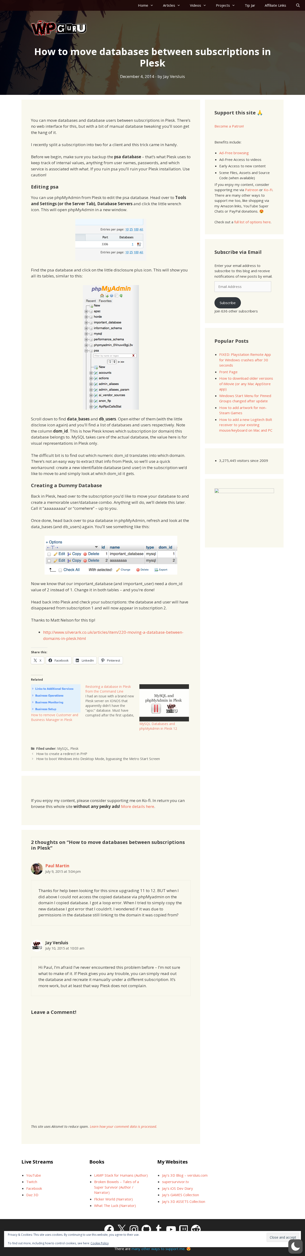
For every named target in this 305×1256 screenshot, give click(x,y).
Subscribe (228, 302)
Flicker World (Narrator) (113, 1199)
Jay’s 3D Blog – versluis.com (185, 1175)
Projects (223, 5)
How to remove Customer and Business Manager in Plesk (54, 717)
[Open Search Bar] (298, 5)
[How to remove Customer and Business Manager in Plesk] (56, 698)
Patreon (251, 189)
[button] (295, 1246)
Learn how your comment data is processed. (123, 1126)
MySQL (62, 748)
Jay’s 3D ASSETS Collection (183, 1201)
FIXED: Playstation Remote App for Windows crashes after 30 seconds (245, 360)
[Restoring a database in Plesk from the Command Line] (112, 701)
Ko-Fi (268, 189)
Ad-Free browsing (234, 152)
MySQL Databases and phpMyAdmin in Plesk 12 (158, 726)
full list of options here (252, 222)
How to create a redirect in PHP (61, 753)
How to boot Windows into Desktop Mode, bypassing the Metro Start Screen (98, 758)
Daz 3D (32, 1194)
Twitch (31, 1181)
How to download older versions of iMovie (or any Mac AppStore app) (246, 383)
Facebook (34, 1188)
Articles (169, 5)
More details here (137, 806)
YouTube (33, 1175)
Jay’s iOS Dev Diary (177, 1188)
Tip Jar (250, 5)
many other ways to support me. (158, 1248)
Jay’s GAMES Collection (180, 1194)
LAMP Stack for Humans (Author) (121, 1175)
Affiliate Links (275, 5)
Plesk (74, 748)
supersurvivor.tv (175, 1181)
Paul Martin (57, 865)
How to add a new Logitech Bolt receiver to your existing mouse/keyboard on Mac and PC (245, 425)
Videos (195, 5)
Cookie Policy (100, 1243)
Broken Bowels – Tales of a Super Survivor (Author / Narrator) (116, 1187)
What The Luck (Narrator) (115, 1205)
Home (143, 5)
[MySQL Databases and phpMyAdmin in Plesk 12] (164, 702)
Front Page (228, 371)
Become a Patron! (229, 126)
